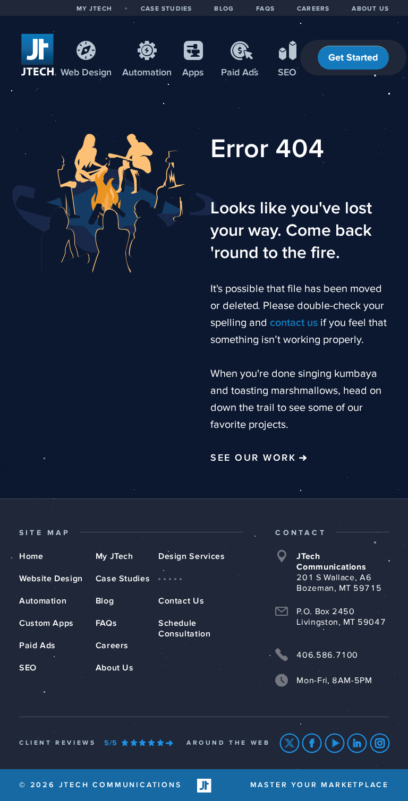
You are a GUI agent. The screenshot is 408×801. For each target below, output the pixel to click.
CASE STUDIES (166, 9)
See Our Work (253, 458)
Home (31, 556)
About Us (115, 668)
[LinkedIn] (357, 743)
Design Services (191, 556)
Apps (193, 72)
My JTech (114, 556)
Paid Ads (240, 72)
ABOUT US (370, 9)
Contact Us (181, 601)
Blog (105, 601)
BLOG (224, 9)
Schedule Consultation (184, 628)
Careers (112, 645)
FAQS (265, 9)
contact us (294, 322)
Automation (147, 72)
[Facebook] (312, 743)
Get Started (353, 58)
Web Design (86, 72)
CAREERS (313, 9)
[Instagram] (380, 743)
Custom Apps (46, 623)
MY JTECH (94, 9)
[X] (290, 743)
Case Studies (123, 578)
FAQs (106, 623)
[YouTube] (335, 743)
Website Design (51, 578)
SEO (287, 72)
